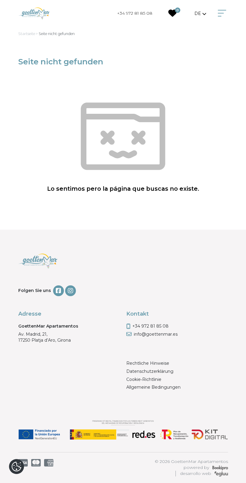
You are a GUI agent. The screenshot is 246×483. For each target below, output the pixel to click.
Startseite (26, 33)
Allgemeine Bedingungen (153, 387)
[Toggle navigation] (222, 13)
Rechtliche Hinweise (147, 363)
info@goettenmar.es (156, 334)
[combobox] (200, 13)
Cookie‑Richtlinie (143, 379)
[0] (172, 14)
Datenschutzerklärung (149, 371)
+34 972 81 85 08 (134, 13)
